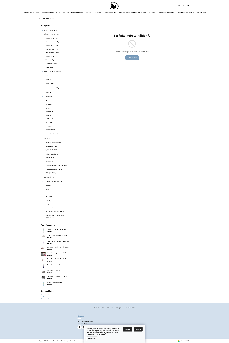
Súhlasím (138, 329)
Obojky (48, 186)
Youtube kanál (130, 308)
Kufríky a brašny (51, 173)
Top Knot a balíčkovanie (54, 143)
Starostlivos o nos (51, 56)
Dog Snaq (49, 104)
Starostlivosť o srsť (50, 30)
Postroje (49, 196)
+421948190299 (82, 323)
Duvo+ (48, 101)
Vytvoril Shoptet (185, 341)
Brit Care (49, 122)
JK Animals (49, 119)
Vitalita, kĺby (50, 60)
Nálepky (48, 201)
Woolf (48, 108)
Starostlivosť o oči (52, 46)
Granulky (48, 79)
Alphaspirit (50, 115)
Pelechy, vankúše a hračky (53, 71)
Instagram (119, 308)
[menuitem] (31, 13)
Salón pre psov (99, 308)
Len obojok (50, 161)
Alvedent (49, 126)
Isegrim (48, 92)
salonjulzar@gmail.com (85, 321)
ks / (45, 296)
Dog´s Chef (50, 84)
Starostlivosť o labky (52, 53)
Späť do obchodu (132, 57)
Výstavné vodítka (51, 150)
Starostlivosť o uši (52, 49)
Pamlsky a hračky (51, 146)
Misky (47, 204)
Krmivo (46, 75)
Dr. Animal (49, 112)
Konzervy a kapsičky (52, 88)
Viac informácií (101, 334)
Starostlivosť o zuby (52, 42)
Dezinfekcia (49, 67)
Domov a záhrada (51, 208)
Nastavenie (92, 339)
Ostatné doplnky (51, 64)
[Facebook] (79, 327)
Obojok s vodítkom (52, 154)
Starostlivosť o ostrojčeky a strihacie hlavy (55, 216)
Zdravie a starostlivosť (51, 34)
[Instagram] (84, 327)
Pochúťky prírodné (52, 134)
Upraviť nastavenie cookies (82, 341)
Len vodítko (50, 158)
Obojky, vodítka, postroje (54, 181)
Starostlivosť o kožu (52, 38)
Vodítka (48, 189)
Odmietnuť (127, 329)
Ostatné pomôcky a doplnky (55, 169)
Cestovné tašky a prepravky (55, 212)
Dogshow (47, 138)
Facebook (110, 308)
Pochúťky (49, 97)
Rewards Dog (50, 130)
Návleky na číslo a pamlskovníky (56, 166)
